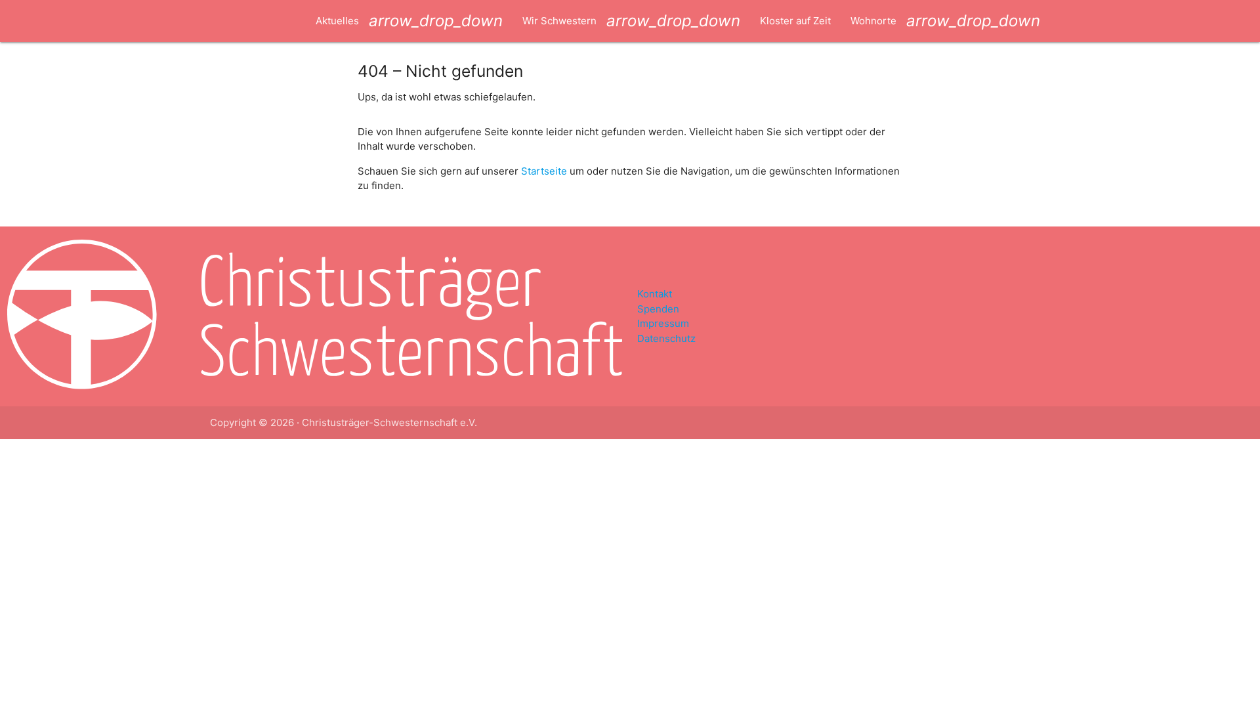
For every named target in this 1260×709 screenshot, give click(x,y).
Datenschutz (666, 338)
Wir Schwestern (631, 20)
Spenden (658, 309)
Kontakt (654, 294)
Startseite (544, 171)
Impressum (663, 323)
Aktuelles (409, 20)
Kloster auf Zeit (795, 20)
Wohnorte (945, 20)
